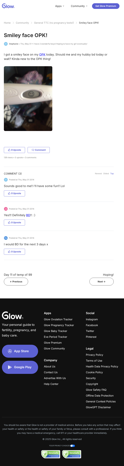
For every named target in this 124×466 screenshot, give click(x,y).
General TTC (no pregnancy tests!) (54, 22)
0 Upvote (16, 149)
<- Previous (16, 281)
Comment (40, 149)
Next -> (101, 281)
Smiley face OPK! (89, 22)
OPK (42, 54)
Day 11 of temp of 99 (18, 274)
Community (22, 22)
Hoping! (108, 274)
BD (28, 215)
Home (7, 22)
